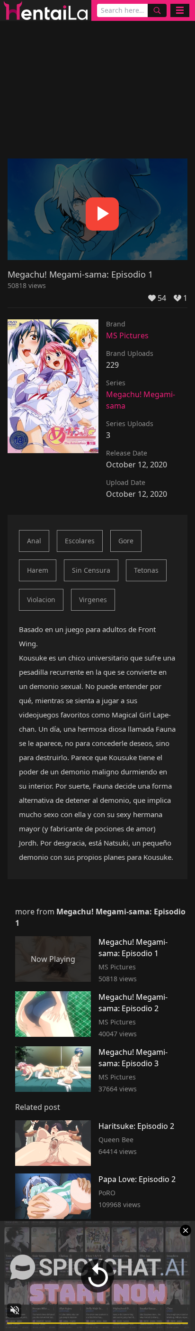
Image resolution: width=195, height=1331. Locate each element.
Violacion (41, 599)
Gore (125, 540)
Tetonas (146, 570)
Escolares (80, 540)
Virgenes (93, 599)
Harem (37, 570)
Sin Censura (91, 570)
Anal (34, 540)
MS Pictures (127, 335)
